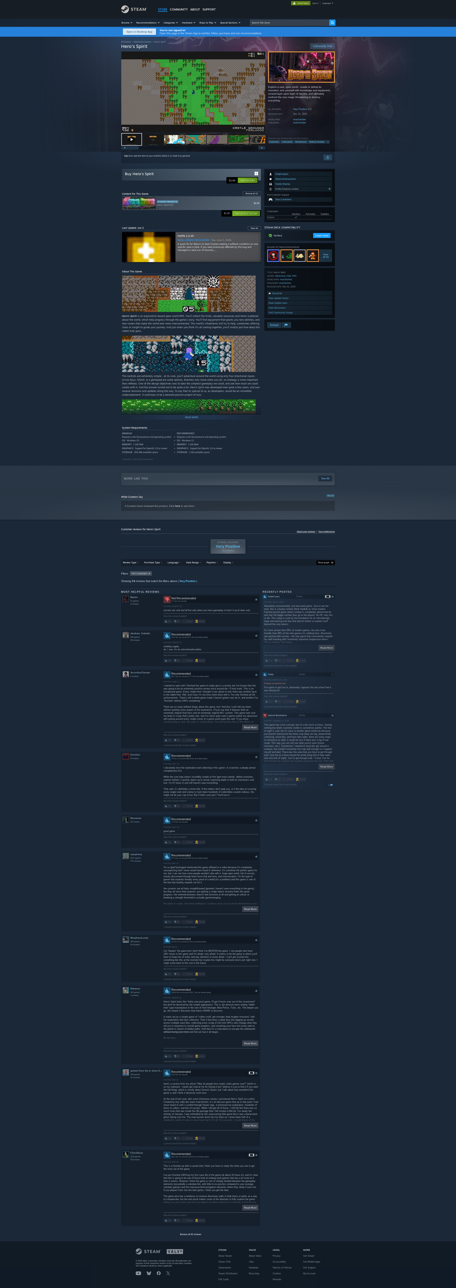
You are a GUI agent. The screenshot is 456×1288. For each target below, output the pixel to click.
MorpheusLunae (139, 938)
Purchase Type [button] (152, 562)
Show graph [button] (324, 562)
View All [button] (254, 228)
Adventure (280, 276)
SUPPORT (209, 9)
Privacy (277, 1256)
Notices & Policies (282, 1267)
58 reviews (135, 1159)
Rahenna (135, 988)
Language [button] (173, 562)
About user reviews (306, 531)
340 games (135, 992)
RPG (294, 276)
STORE (162, 9)
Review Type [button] (129, 562)
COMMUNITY (179, 9)
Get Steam (308, 1256)
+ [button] (327, 142)
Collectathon (287, 142)
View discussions (277, 307)
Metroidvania (300, 142)
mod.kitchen (299, 119)
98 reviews (135, 640)
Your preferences (326, 531)
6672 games (135, 858)
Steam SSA (224, 1261)
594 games (135, 1074)
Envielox (135, 754)
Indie (288, 276)
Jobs (251, 1261)
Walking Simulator (317, 142)
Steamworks (224, 1267)
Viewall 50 (326, 255)
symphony (136, 854)
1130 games (135, 1156)
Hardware (253, 1267)
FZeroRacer (136, 1153)
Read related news (278, 303)
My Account (309, 1273)
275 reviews (135, 861)
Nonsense (135, 818)
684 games (135, 941)
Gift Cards (223, 1279)
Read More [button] (250, 727)
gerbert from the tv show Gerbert (146, 1070)
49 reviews (135, 944)
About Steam (225, 1256)
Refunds (277, 1279)
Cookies (277, 1273)
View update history (279, 298)
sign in (315, 3)
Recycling (254, 1273)
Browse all (252, 193)
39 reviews (135, 822)
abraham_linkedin (140, 633)
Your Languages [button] (139, 573)
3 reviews (134, 995)
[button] (127, 23)
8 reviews (134, 758)
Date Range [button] (192, 562)
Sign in (127, 156)
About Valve (255, 1256)
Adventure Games (142, 41)
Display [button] (227, 562)
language (326, 3)
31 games (134, 601)
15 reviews (135, 1077)
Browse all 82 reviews (190, 1234)
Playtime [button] (211, 562)
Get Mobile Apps (311, 1261)
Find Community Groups (281, 312)
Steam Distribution (227, 1273)
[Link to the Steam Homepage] (134, 12)
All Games (126, 41)
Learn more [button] (321, 235)
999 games (135, 637)
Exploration (274, 142)
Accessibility (279, 1261)
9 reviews (134, 676)
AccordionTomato (140, 672)
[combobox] (289, 23)
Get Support (309, 1267)
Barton (134, 597)
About (195, 9)
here (177, 506)
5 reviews (134, 604)
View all (330, 496)
